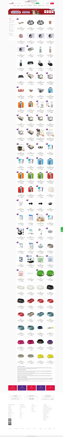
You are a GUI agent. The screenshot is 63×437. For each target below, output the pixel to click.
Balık (22, 5)
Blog (43, 5)
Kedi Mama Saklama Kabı (11, 35)
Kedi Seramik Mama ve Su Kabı (11, 26)
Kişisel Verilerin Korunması (46, 413)
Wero (40, 109)
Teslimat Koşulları (45, 414)
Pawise (21, 27)
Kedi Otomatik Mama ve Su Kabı (12, 32)
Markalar (40, 5)
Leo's (20, 411)
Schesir (20, 417)
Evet (37, 3)
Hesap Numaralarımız (34, 411)
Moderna (21, 292)
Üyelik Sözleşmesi (45, 415)
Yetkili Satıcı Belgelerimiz (34, 406)
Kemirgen (35, 5)
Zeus (20, 264)
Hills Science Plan (22, 413)
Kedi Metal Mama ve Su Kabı (12, 24)
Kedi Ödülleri (9, 416)
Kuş (25, 5)
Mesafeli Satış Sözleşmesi (46, 416)
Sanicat (20, 416)
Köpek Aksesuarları (10, 412)
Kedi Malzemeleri (10, 411)
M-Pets (31, 27)
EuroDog (31, 208)
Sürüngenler (30, 5)
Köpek (18, 5)
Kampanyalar (48, 5)
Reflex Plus (21, 415)
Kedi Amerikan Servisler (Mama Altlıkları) (11, 34)
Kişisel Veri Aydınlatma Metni (46, 412)
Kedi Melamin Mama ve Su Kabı (12, 28)
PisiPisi (20, 414)
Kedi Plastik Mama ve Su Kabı (11, 23)
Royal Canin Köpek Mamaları (23, 406)
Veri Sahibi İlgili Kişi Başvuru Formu (46, 406)
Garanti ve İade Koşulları (45, 417)
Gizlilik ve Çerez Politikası (45, 411)
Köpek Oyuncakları (10, 415)
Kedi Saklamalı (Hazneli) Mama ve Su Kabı (11, 30)
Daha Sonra (34, 3)
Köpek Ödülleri (9, 417)
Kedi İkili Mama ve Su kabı (11, 21)
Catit (20, 222)
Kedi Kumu (9, 414)
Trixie (30, 278)
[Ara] (44, 3)
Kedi (15, 5)
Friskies (20, 412)
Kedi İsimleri (9, 406)
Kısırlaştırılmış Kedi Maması (11, 413)
